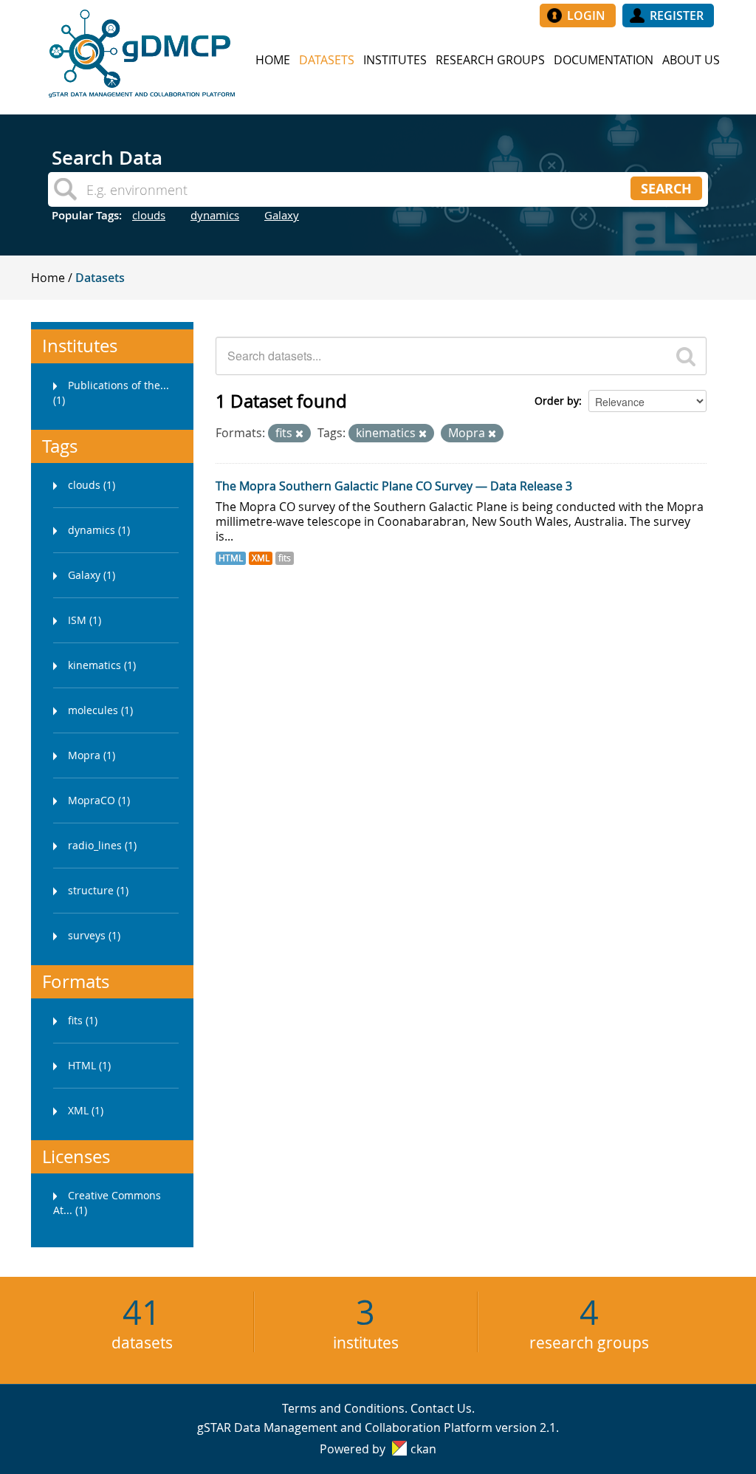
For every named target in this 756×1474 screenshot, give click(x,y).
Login (586, 15)
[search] (685, 356)
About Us (691, 60)
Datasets (326, 60)
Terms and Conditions (343, 1408)
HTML (231, 557)
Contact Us (441, 1408)
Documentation (603, 60)
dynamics (214, 215)
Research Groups (490, 60)
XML (260, 557)
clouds (148, 215)
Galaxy (281, 215)
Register (677, 15)
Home (272, 60)
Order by (557, 401)
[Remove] (299, 433)
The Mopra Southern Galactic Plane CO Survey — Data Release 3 (394, 486)
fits (284, 557)
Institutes (395, 60)
